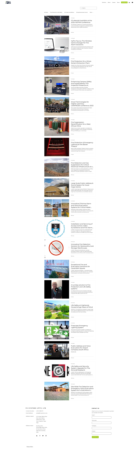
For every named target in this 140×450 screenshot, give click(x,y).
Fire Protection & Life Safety (56, 12)
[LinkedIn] (129, 2)
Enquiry (93, 431)
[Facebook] (40, 435)
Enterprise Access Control (82, 12)
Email (93, 415)
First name (94, 420)
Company (94, 425)
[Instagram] (46, 435)
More (91, 12)
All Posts (46, 12)
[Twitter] (43, 435)
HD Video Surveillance (69, 12)
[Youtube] (132, 2)
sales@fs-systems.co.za (41, 413)
